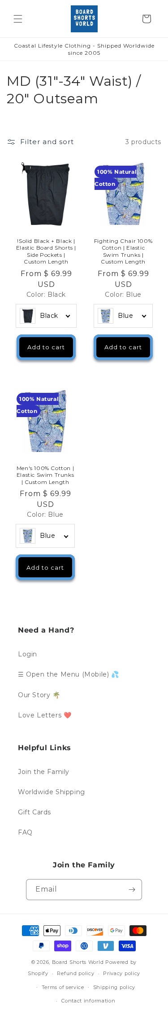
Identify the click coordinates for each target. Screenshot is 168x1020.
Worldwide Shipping (51, 792)
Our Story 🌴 (39, 695)
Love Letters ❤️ (44, 715)
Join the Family (43, 772)
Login (27, 654)
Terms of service (63, 987)
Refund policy (75, 973)
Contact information (88, 1001)
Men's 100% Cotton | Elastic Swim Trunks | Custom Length (45, 475)
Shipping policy (114, 987)
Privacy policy (121, 973)
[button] (18, 19)
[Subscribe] (132, 889)
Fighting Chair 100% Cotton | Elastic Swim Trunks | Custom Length (123, 251)
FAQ (25, 832)
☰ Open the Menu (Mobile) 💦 (68, 674)
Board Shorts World (78, 962)
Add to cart (46, 347)
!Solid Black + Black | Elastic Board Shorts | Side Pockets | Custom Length (46, 251)
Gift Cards (34, 812)
